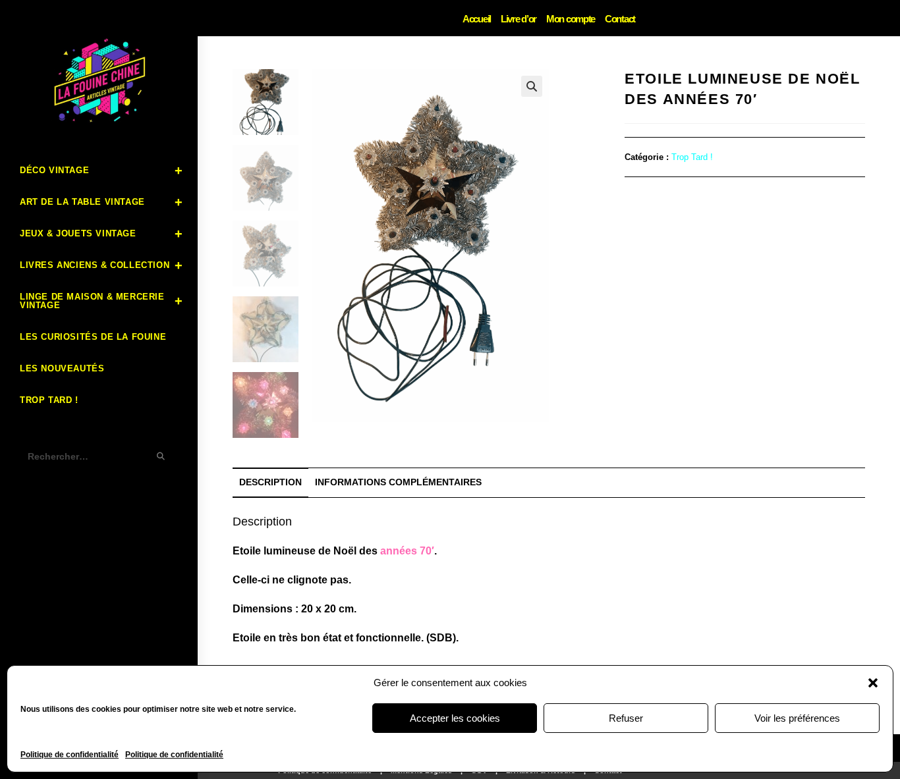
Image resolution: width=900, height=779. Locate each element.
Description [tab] (270, 482)
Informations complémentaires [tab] (398, 482)
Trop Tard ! (692, 157)
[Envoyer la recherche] (161, 456)
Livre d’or (518, 18)
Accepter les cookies (455, 718)
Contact (620, 18)
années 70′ (407, 550)
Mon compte (570, 18)
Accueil (477, 18)
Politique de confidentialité (69, 754)
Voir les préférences (797, 718)
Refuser (626, 718)
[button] (873, 682)
